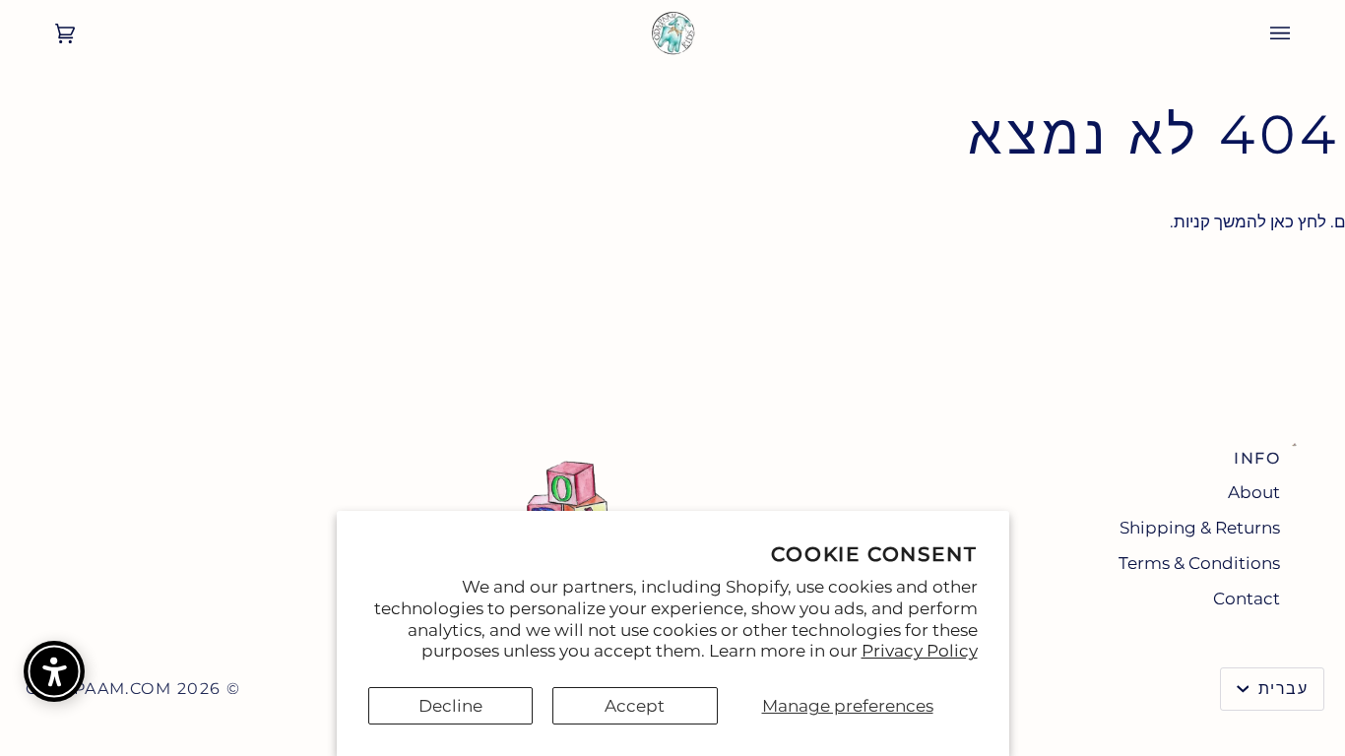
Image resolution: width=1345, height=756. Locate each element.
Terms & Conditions (1199, 563)
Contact (1246, 598)
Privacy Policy (920, 651)
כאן (1282, 221)
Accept (635, 706)
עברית (1280, 688)
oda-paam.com (98, 688)
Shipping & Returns (1200, 527)
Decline (450, 706)
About (1254, 492)
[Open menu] (1299, 33)
